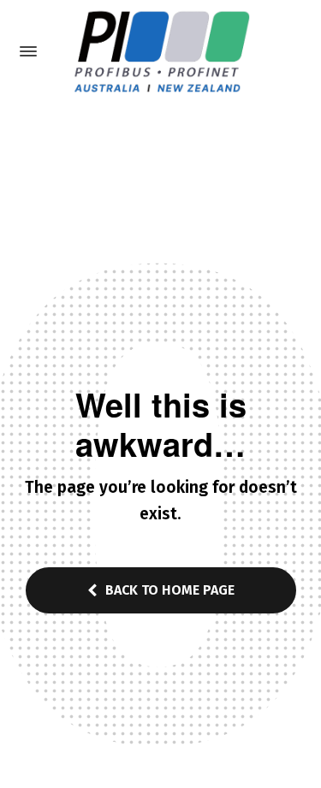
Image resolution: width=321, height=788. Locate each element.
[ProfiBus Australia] (160, 51)
